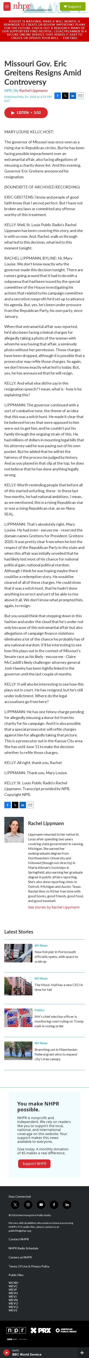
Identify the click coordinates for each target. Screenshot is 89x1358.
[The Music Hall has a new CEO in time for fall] (18, 986)
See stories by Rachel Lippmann (54, 907)
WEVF (13, 1289)
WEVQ (13, 1307)
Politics (39, 1010)
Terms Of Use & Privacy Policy (29, 1266)
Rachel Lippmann (33, 90)
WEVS (13, 1310)
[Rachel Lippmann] (14, 830)
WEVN (13, 1300)
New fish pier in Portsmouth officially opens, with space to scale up (56, 956)
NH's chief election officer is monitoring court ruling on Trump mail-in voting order (59, 1021)
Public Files (16, 1275)
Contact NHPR (19, 1239)
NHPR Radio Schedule (23, 1248)
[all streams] (83, 1352)
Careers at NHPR (20, 1257)
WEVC (13, 1286)
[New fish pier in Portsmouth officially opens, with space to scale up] (18, 953)
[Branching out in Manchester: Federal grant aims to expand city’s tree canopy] (18, 1051)
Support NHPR (34, 1163)
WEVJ (13, 1296)
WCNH (13, 1282)
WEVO (13, 1303)
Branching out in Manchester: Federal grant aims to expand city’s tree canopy (56, 1054)
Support (74, 6)
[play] (6, 1352)
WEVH (13, 1293)
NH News (41, 945)
